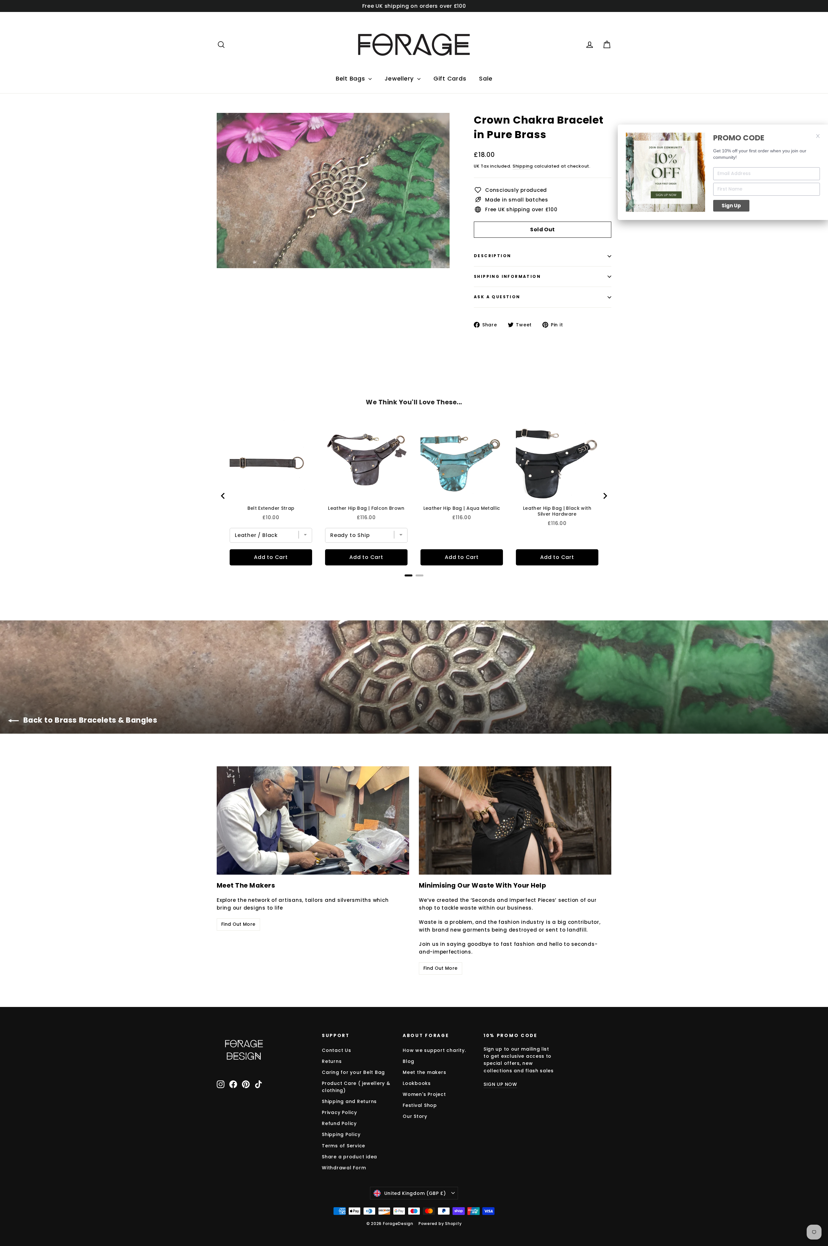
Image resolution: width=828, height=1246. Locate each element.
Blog (408, 1061)
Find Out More (238, 924)
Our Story (415, 1116)
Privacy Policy (339, 1112)
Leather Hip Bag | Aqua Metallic (461, 508)
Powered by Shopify (440, 1223)
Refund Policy (339, 1123)
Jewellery (400, 78)
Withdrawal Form (344, 1167)
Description (492, 255)
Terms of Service (343, 1145)
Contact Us (336, 1050)
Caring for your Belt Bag (353, 1072)
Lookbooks (417, 1083)
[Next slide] (604, 495)
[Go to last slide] (223, 495)
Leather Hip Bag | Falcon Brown (366, 508)
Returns (332, 1061)
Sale (485, 78)
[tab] (408, 575)
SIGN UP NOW (500, 1084)
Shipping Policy (341, 1134)
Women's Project (424, 1094)
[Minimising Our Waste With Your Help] (515, 820)
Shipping (523, 166)
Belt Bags (351, 78)
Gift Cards (449, 78)
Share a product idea (349, 1156)
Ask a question (497, 297)
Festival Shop (420, 1105)
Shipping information (507, 276)
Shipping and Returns (349, 1101)
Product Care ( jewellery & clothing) (356, 1087)
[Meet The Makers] (313, 820)
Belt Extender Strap (271, 508)
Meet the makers (424, 1072)
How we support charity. (434, 1050)
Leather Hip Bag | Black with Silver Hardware (557, 511)
